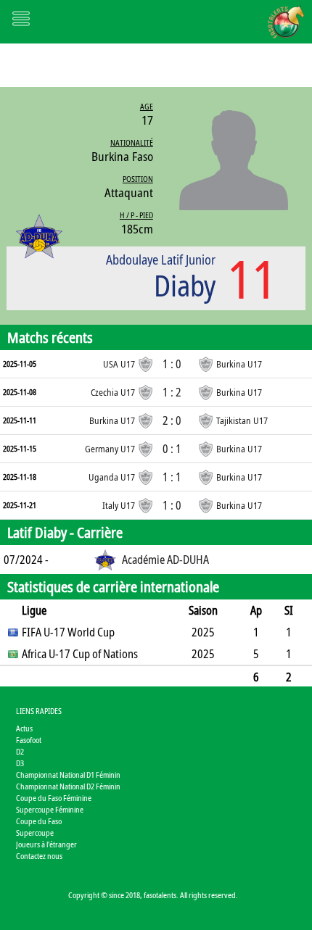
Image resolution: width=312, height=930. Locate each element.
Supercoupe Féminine (49, 809)
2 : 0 (172, 420)
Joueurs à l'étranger (46, 844)
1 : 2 (172, 392)
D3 (20, 762)
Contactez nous (39, 855)
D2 (20, 751)
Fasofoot (28, 739)
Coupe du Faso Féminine (53, 797)
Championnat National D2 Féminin (68, 786)
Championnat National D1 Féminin (68, 774)
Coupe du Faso (39, 820)
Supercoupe (35, 832)
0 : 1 (172, 449)
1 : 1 (172, 477)
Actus (24, 728)
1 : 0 (172, 364)
